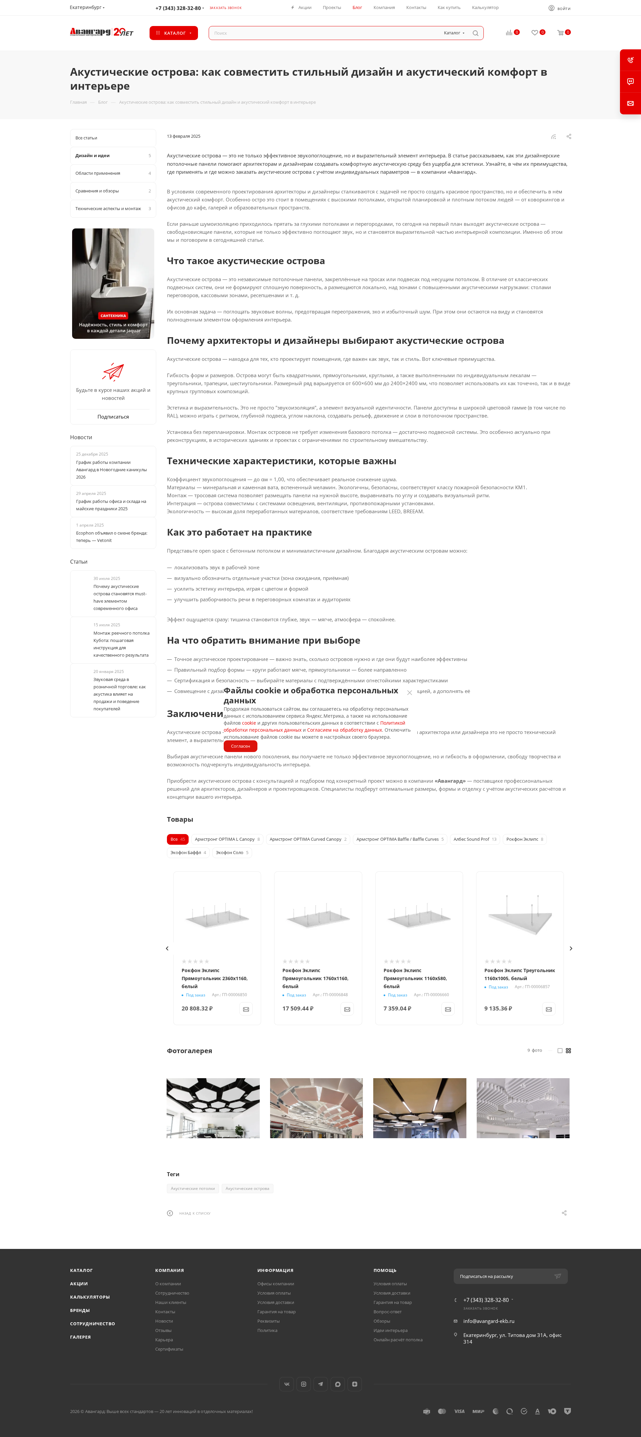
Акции (79, 1284)
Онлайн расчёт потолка (398, 1340)
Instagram (303, 1384)
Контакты (165, 1312)
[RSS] (553, 136)
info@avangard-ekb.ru (488, 1321)
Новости (81, 437)
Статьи (78, 561)
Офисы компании (275, 1284)
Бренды (80, 1310)
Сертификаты (169, 1349)
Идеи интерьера (391, 1330)
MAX (338, 1384)
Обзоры (382, 1321)
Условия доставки (275, 1302)
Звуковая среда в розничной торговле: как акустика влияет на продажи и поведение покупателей (119, 694)
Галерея (80, 1337)
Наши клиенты (170, 1302)
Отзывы (163, 1330)
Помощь (385, 1270)
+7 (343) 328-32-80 (178, 8)
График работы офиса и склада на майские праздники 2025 (111, 505)
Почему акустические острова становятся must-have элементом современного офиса (120, 597)
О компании (168, 1284)
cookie (249, 723)
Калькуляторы (90, 1297)
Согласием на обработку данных (344, 730)
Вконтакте (286, 1384)
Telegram (320, 1384)
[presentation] (167, 948)
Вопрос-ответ (388, 1312)
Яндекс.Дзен (355, 1384)
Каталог (81, 1270)
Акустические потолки (193, 1188)
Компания (169, 1270)
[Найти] (475, 33)
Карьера (164, 1340)
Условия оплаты (274, 1293)
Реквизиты (268, 1321)
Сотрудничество (92, 1324)
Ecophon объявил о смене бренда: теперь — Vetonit (111, 536)
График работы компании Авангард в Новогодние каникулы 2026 (111, 469)
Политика (267, 1330)
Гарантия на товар (276, 1312)
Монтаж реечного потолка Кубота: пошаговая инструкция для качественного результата (121, 644)
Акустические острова (247, 1188)
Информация (275, 1270)
